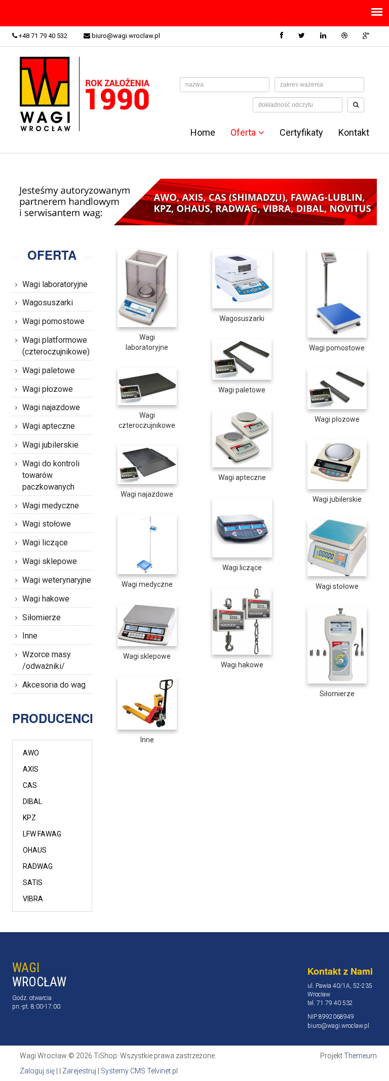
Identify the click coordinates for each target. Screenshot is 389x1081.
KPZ (29, 818)
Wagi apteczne (48, 426)
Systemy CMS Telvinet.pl (139, 1071)
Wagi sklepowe (49, 561)
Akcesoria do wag (54, 685)
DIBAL (32, 801)
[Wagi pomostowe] (337, 293)
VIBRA (33, 899)
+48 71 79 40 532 (42, 35)
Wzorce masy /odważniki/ (46, 660)
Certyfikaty (301, 133)
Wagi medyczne (50, 505)
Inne (29, 635)
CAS (30, 785)
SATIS (33, 882)
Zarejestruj (79, 1071)
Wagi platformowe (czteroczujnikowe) (56, 345)
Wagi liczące (45, 542)
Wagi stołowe (46, 524)
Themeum (360, 1056)
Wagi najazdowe (51, 407)
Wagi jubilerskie (50, 445)
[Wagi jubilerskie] (337, 464)
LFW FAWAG (42, 834)
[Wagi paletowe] (241, 358)
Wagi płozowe (47, 389)
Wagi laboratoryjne (55, 284)
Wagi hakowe (45, 599)
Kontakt (353, 133)
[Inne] (147, 702)
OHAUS (35, 850)
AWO (31, 753)
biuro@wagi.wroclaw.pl (125, 35)
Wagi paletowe (48, 370)
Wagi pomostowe (53, 321)
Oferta (243, 133)
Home (202, 133)
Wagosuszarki (47, 302)
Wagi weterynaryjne (56, 580)
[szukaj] (355, 104)
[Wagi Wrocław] (87, 93)
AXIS (30, 769)
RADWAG (38, 866)
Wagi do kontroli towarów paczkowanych (51, 475)
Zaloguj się (37, 1071)
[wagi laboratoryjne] (147, 287)
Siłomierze (41, 617)
